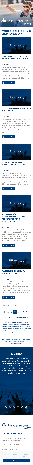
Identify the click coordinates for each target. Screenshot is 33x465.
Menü (28, 2)
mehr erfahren (9, 83)
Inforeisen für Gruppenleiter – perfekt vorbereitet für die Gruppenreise (14, 217)
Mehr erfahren (23, 457)
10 (22, 311)
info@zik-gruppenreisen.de (10, 449)
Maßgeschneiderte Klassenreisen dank (14, 163)
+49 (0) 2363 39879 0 (14, 445)
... (8, 311)
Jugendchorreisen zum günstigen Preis (13, 272)
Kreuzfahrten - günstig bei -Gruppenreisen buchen (15, 58)
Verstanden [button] (16, 461)
